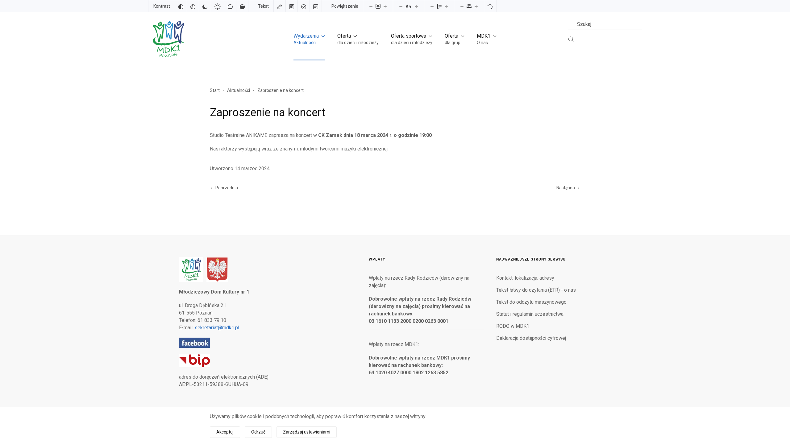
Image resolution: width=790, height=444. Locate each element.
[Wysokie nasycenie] (242, 6)
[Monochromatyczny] (193, 6)
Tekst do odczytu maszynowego (531, 302)
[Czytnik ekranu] (303, 6)
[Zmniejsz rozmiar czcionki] (400, 6)
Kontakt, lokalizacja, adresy (525, 278)
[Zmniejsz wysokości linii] (432, 6)
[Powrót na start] (168, 39)
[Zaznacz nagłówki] (291, 6)
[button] (309, 39)
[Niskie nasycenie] (230, 6)
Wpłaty (377, 259)
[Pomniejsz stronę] (371, 6)
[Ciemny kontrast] (205, 6)
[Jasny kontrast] (217, 6)
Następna (565, 187)
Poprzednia (226, 187)
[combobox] (605, 24)
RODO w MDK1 (512, 326)
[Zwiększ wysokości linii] (446, 6)
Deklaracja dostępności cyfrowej (531, 338)
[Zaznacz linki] (279, 6)
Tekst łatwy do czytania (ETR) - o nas (536, 290)
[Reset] (490, 6)
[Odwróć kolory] (181, 6)
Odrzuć (258, 432)
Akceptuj (225, 432)
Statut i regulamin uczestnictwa (529, 314)
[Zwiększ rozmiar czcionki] (416, 6)
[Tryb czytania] (316, 6)
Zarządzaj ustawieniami (306, 432)
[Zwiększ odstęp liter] (476, 6)
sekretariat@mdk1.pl (217, 328)
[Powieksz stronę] (385, 6)
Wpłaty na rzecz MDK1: (394, 344)
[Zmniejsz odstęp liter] (462, 6)
